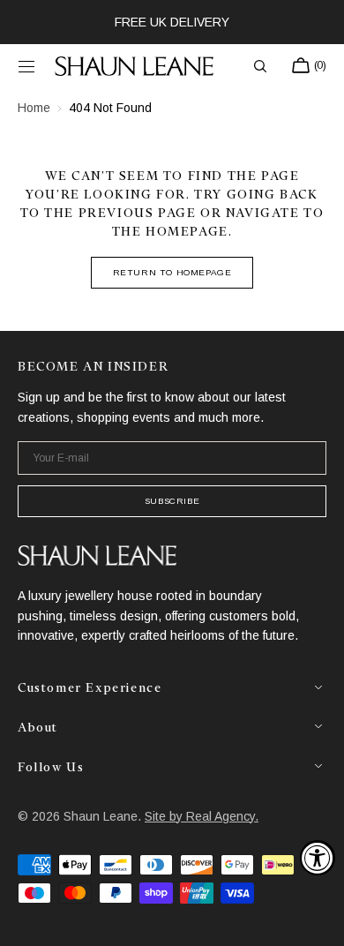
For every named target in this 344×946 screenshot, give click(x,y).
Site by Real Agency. (201, 816)
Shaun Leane (101, 816)
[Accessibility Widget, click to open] (317, 857)
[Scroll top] (317, 919)
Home (34, 108)
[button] (26, 66)
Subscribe (172, 501)
